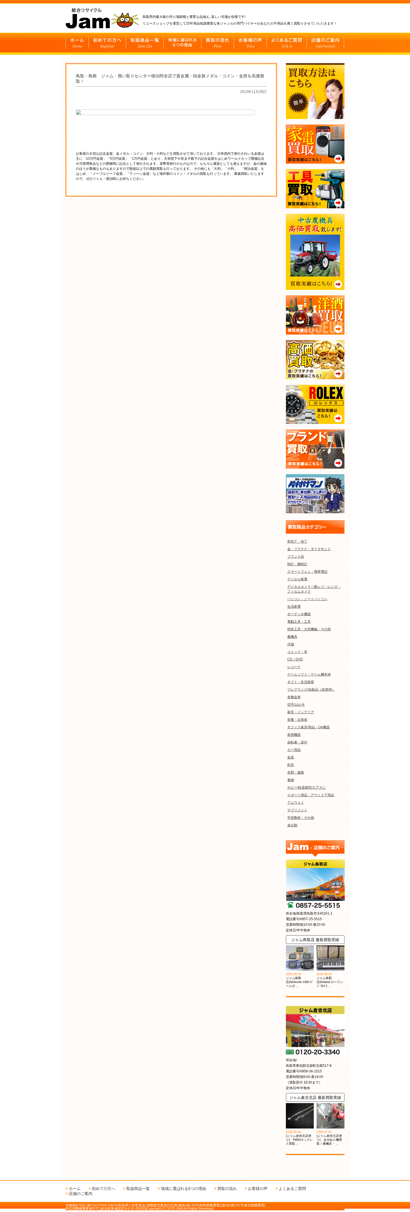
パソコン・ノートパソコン (307, 599)
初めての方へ (103, 1188)
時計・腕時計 (297, 564)
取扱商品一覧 (138, 1188)
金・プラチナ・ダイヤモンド (309, 549)
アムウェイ (295, 803)
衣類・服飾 (295, 772)
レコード (294, 667)
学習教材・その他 (300, 818)
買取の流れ (227, 1188)
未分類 (292, 825)
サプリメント (297, 810)
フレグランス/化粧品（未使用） (311, 689)
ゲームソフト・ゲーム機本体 (309, 674)
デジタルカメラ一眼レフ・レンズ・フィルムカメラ (314, 589)
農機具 (292, 637)
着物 (290, 780)
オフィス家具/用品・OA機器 (308, 727)
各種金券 (294, 697)
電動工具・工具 (299, 622)
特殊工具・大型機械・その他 (309, 629)
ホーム (75, 1188)
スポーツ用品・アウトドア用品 (310, 795)
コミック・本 (297, 652)
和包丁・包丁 (297, 541)
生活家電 (294, 607)
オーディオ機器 (299, 614)
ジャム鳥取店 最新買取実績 (315, 939)
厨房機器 (294, 735)
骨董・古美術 (297, 720)
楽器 (290, 757)
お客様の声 (257, 1188)
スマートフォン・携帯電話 (307, 572)
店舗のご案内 (80, 1193)
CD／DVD (295, 659)
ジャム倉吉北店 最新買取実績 (315, 1097)
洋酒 (290, 644)
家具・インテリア (300, 712)
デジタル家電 (297, 579)
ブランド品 (295, 557)
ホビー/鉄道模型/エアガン (306, 787)
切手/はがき (296, 705)
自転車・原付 (297, 742)
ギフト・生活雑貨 (300, 682)
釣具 (290, 765)
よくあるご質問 (292, 1188)
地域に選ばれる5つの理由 (183, 1188)
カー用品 (294, 750)
